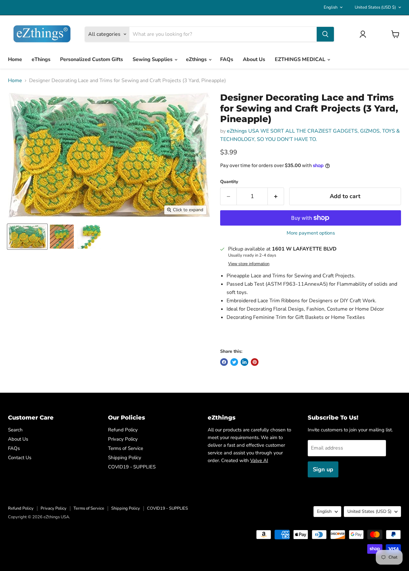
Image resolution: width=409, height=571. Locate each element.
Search (15, 430)
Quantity (229, 181)
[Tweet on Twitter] (234, 362)
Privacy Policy (123, 439)
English (330, 7)
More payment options (311, 233)
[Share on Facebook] (224, 362)
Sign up (323, 469)
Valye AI (259, 460)
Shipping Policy (124, 457)
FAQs (226, 59)
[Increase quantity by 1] (276, 196)
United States (375, 7)
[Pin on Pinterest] (255, 362)
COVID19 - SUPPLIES (132, 467)
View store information (248, 264)
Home (15, 59)
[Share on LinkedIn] (244, 362)
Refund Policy (123, 430)
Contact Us (19, 457)
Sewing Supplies (153, 59)
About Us (254, 59)
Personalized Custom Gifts (91, 59)
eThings (41, 59)
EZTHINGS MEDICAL (301, 59)
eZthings (197, 59)
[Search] (325, 34)
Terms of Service (125, 448)
